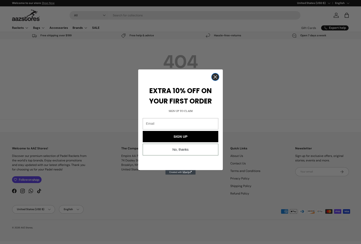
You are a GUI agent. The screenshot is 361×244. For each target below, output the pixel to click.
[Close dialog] (215, 77)
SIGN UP (180, 136)
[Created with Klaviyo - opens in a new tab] (180, 172)
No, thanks (180, 149)
